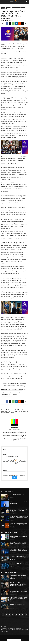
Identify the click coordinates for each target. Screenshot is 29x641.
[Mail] (13, 614)
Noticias (19, 7)
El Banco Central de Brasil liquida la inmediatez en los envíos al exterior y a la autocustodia (19, 606)
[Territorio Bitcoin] (14, 1)
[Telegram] (19, 614)
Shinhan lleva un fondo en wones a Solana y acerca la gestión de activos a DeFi (18, 551)
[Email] (22, 23)
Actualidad (7, 5)
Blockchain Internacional (21, 389)
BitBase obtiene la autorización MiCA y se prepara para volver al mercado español (18, 510)
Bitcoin (7, 7)
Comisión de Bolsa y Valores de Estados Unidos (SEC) (12, 391)
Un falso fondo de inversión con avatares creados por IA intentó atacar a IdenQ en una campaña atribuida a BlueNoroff (19, 517)
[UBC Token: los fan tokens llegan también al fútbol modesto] (5, 497)
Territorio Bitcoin (4, 8)
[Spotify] (16, 614)
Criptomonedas (5, 394)
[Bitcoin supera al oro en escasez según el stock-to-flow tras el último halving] (5, 544)
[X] (10, 23)
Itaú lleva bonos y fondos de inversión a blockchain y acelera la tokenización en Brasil (18, 598)
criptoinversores (20, 392)
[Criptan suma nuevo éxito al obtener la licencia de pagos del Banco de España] (5, 525)
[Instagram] (6, 614)
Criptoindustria (4, 392)
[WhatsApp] (13, 23)
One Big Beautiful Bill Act (6, 395)
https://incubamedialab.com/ (14, 429)
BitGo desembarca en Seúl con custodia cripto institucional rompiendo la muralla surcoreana (18, 536)
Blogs (10, 7)
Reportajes (22, 7)
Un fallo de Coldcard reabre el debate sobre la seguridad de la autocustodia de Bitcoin (18, 591)
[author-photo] (14, 425)
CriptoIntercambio (12, 392)
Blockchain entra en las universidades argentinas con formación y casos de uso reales (18, 577)
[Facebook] (7, 23)
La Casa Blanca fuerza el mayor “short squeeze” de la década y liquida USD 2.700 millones (18, 558)
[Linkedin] (16, 23)
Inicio (2, 5)
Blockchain (14, 389)
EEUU (10, 394)
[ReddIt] (19, 23)
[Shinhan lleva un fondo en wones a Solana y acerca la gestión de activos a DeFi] (5, 551)
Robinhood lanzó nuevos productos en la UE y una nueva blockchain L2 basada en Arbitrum (7, 412)
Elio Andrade (5, 20)
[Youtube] (26, 614)
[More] (25, 23)
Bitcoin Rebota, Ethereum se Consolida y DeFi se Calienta (21, 410)
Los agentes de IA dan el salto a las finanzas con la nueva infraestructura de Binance (19, 565)
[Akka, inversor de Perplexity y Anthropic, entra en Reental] (5, 504)
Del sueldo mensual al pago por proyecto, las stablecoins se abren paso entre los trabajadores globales (18, 584)
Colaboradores (14, 7)
